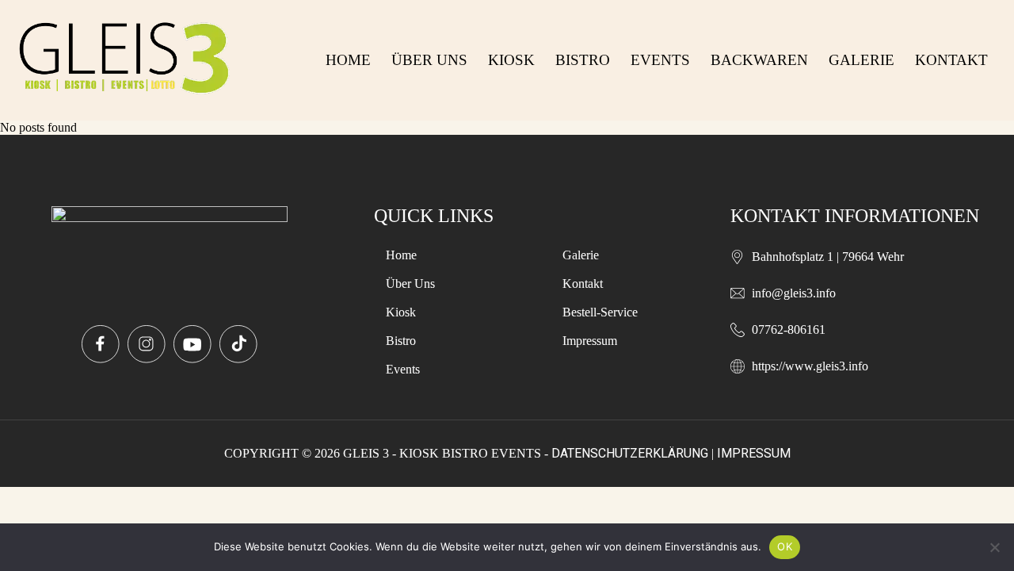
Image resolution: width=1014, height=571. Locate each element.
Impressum (589, 340)
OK (784, 546)
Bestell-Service (600, 312)
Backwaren (759, 60)
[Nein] (994, 547)
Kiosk (511, 60)
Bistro (582, 60)
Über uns (429, 60)
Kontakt (951, 60)
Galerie (861, 60)
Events (660, 60)
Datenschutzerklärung (629, 453)
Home (348, 60)
